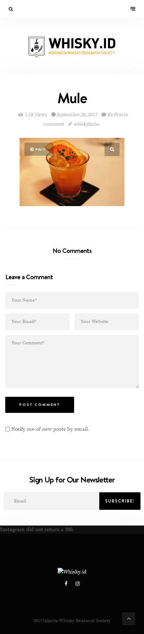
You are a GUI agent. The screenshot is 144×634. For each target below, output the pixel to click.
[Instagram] (77, 584)
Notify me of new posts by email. (50, 429)
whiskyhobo (85, 124)
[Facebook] (67, 584)
